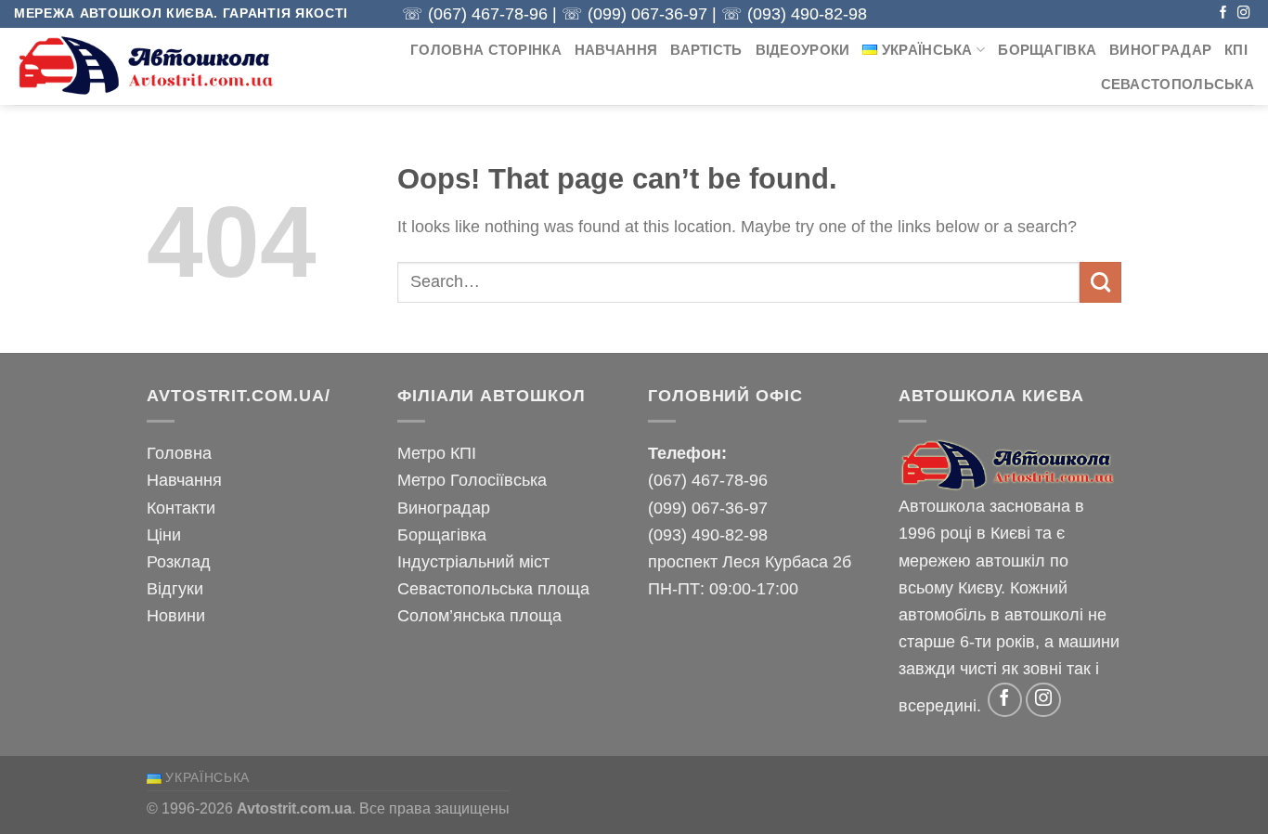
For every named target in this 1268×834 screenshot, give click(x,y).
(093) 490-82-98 (807, 14)
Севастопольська (1177, 84)
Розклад (179, 561)
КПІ (1236, 50)
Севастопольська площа (493, 588)
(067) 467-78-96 (488, 14)
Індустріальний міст (473, 561)
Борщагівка (1047, 50)
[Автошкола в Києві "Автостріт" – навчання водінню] (148, 66)
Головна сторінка (486, 50)
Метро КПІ (436, 453)
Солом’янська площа (479, 615)
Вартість (706, 50)
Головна (179, 453)
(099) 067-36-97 (647, 14)
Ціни (164, 534)
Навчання (616, 50)
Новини (176, 615)
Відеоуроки (803, 50)
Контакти (181, 507)
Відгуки (175, 588)
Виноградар (1160, 50)
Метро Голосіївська (472, 479)
